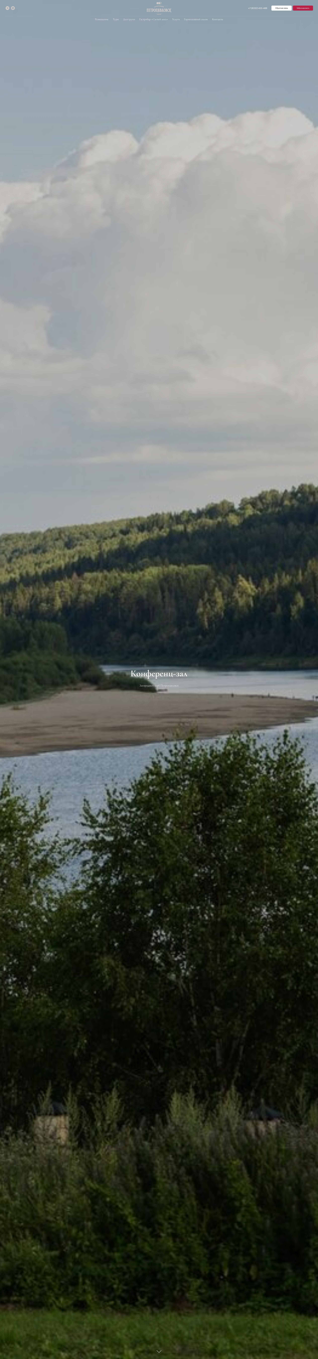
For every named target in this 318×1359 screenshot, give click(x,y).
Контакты (217, 19)
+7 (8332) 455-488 (257, 8)
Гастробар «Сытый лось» (153, 19)
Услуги (176, 19)
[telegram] (7, 8)
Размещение (102, 19)
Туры (116, 19)
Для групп (129, 19)
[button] (281, 8)
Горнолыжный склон (196, 19)
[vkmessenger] (13, 8)
